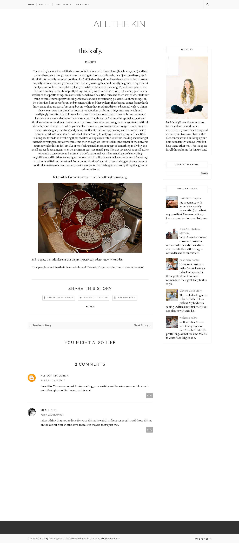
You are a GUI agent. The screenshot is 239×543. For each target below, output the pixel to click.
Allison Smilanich (55, 375)
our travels (63, 4)
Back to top (201, 539)
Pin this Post (126, 298)
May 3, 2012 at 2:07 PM (52, 414)
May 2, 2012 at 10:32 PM (52, 380)
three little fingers (190, 198)
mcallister (49, 410)
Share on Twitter (96, 298)
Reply (149, 395)
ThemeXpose (55, 538)
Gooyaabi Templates (89, 538)
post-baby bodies (189, 260)
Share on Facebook (60, 298)
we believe (82, 4)
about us (45, 4)
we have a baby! (188, 317)
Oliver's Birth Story (190, 290)
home (31, 4)
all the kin (119, 24)
